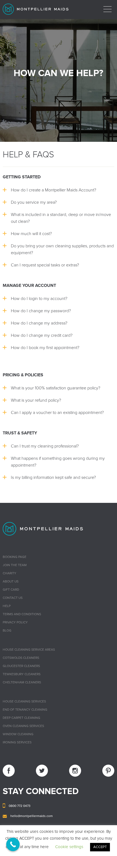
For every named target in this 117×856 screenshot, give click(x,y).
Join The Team (15, 565)
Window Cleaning (18, 734)
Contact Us (13, 598)
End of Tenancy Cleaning (25, 709)
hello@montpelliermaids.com (31, 816)
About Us (11, 581)
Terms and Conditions (22, 614)
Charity (9, 573)
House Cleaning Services (24, 701)
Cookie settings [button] (69, 847)
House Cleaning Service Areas (29, 649)
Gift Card (11, 589)
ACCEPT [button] (100, 847)
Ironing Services (17, 742)
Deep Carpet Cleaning (21, 718)
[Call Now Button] (13, 844)
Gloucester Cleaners (21, 666)
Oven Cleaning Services (23, 726)
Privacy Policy (15, 622)
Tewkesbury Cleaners (22, 674)
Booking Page (14, 557)
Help (7, 606)
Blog (7, 630)
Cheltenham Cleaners (22, 682)
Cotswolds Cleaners (21, 658)
